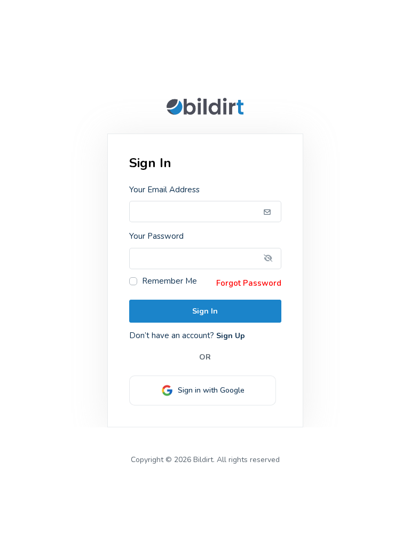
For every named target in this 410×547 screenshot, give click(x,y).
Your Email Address (164, 189)
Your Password (156, 236)
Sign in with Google (209, 390)
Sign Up (229, 336)
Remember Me (169, 281)
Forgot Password (248, 283)
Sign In (205, 311)
